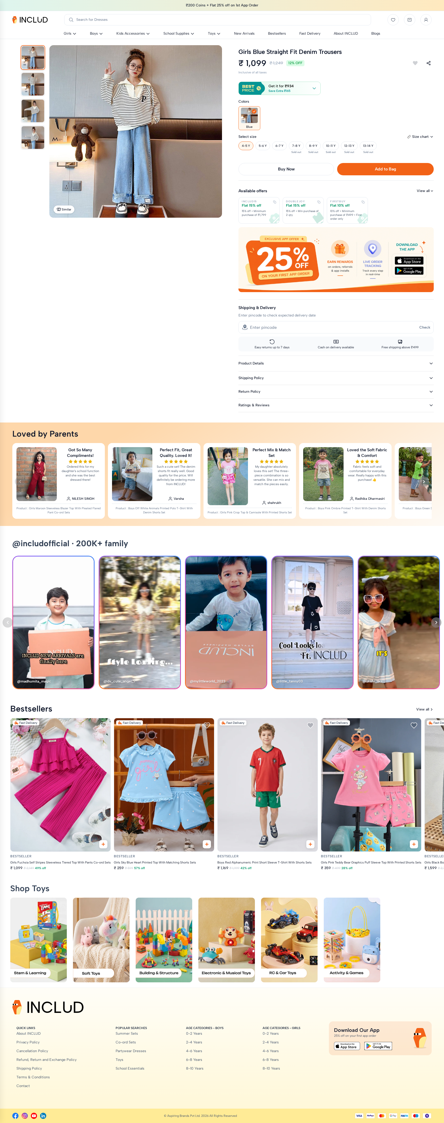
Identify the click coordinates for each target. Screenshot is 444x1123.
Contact (23, 1086)
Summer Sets (127, 1033)
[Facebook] (15, 1116)
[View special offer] (336, 259)
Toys (119, 1060)
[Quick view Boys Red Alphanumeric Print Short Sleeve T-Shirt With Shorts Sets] (310, 844)
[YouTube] (34, 1116)
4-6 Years (194, 1051)
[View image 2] (33, 84)
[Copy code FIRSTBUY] (363, 202)
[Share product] (428, 63)
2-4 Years (194, 1042)
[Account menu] (426, 19)
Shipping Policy (29, 1068)
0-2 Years (194, 1033)
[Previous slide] (20, 481)
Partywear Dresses (131, 1051)
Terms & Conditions (33, 1077)
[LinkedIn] (43, 1116)
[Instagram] (25, 1116)
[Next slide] (424, 481)
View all (423, 191)
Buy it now (286, 169)
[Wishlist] (393, 19)
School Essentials (130, 1068)
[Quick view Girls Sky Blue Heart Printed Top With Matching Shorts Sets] (207, 844)
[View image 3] (33, 111)
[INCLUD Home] (30, 19)
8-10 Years (194, 1068)
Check (424, 327)
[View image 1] (33, 57)
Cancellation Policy (32, 1051)
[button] (279, 88)
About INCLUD (28, 1033)
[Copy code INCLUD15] (274, 202)
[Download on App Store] (347, 1046)
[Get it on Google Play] (378, 1046)
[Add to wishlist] (415, 63)
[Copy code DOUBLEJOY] (318, 202)
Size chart (420, 137)
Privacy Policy (28, 1042)
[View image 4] (33, 137)
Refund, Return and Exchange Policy (46, 1060)
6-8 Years (194, 1060)
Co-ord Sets (126, 1042)
